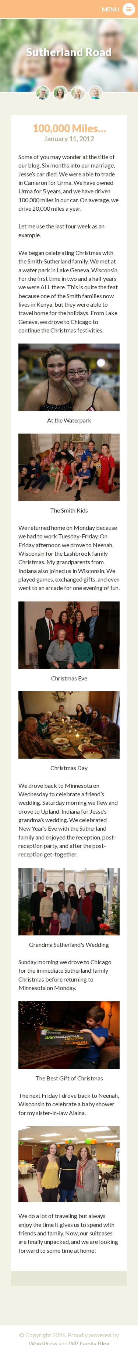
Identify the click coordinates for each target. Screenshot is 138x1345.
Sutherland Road (69, 51)
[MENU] (129, 9)
